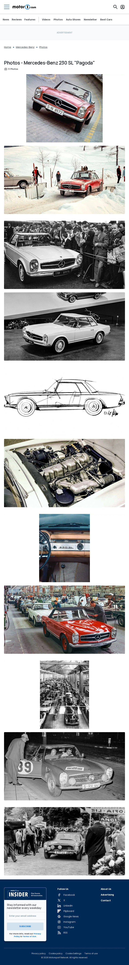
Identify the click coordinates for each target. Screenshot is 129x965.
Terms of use (91, 953)
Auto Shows (73, 19)
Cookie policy (55, 953)
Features (29, 19)
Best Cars (106, 19)
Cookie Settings (73, 953)
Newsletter (90, 19)
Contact (106, 900)
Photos (58, 19)
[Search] (115, 7)
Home (7, 47)
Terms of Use (29, 936)
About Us (106, 889)
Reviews (17, 19)
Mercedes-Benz (25, 47)
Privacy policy (39, 953)
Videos (46, 19)
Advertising (107, 894)
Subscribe (25, 926)
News (6, 19)
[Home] (24, 7)
